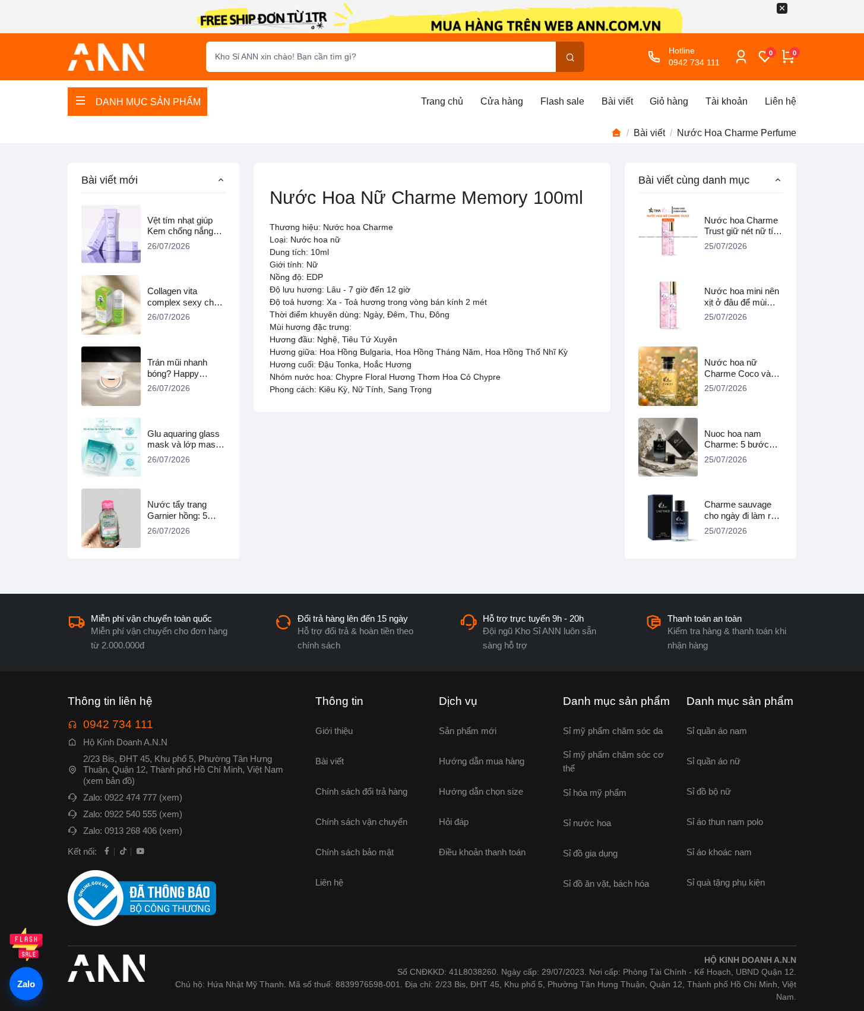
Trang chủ (442, 101)
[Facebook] (107, 850)
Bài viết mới (109, 180)
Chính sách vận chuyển (361, 822)
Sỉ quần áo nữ (713, 761)
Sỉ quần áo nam (716, 731)
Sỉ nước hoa (587, 823)
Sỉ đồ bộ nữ (708, 791)
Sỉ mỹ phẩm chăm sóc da (613, 731)
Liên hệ (780, 101)
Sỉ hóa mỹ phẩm (594, 793)
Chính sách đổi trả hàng (361, 791)
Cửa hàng (501, 101)
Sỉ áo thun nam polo (724, 822)
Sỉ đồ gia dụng (590, 853)
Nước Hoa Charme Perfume (736, 133)
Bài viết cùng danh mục (693, 180)
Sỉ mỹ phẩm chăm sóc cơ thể (613, 761)
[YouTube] (140, 850)
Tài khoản (726, 101)
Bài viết (617, 101)
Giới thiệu (334, 731)
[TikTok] (123, 850)
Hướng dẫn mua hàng (481, 761)
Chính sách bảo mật (354, 852)
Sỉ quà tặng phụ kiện (725, 882)
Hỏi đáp (454, 822)
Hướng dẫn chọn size (481, 791)
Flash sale (562, 101)
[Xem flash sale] (26, 944)
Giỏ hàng (669, 101)
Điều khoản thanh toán (482, 852)
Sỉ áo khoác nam (719, 852)
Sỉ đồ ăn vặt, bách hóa (606, 883)
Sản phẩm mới (467, 731)
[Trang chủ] (616, 133)
